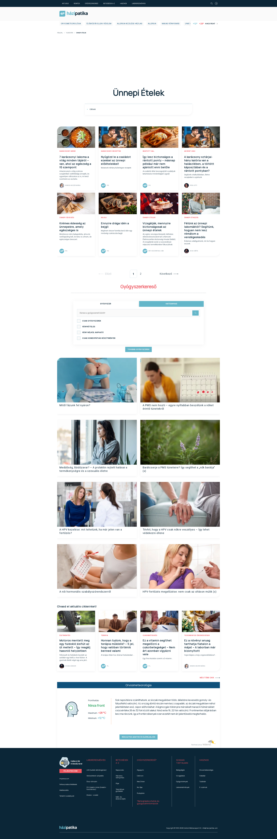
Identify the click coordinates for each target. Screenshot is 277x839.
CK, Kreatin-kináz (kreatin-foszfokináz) (96, 788)
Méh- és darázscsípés (121, 798)
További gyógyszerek (138, 349)
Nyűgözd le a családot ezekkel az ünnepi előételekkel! (116, 160)
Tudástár (69, 33)
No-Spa (139, 787)
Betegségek (180, 770)
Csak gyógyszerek (91, 321)
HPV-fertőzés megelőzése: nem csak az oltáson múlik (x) (180, 591)
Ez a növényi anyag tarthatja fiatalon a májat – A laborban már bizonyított (200, 645)
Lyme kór (189, 24)
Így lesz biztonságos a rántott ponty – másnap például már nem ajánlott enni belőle (159, 162)
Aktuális (65, 3)
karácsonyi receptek (111, 151)
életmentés (64, 635)
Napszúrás (120, 770)
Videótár (202, 776)
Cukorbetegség (150, 635)
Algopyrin (140, 770)
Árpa (117, 783)
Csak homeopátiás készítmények (99, 338)
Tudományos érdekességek (197, 635)
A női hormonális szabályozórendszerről (85, 591)
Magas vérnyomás (170, 24)
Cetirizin (140, 776)
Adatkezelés (64, 790)
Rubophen (141, 793)
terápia (104, 635)
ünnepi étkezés (191, 218)
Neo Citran (141, 781)
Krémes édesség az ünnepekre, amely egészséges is (72, 227)
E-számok (203, 787)
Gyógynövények (182, 781)
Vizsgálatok (180, 776)
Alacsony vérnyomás (120, 777)
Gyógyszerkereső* (147, 760)
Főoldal (60, 33)
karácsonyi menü (67, 151)
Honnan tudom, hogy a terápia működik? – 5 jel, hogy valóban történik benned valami (117, 645)
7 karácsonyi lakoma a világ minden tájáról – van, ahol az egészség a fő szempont (75, 162)
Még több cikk (207, 678)
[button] (97, 761)
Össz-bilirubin (92, 781)
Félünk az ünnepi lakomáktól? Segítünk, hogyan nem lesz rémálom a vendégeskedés (199, 230)
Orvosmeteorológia (71, 24)
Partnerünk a (196, 745)
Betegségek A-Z (109, 3)
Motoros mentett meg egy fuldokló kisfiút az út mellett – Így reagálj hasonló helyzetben (74, 645)
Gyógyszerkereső (91, 3)
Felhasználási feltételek (68, 784)
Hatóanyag (171, 304)
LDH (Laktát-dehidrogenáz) (96, 770)
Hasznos (123, 3)
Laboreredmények (139, 3)
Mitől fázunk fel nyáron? (74, 405)
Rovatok (77, 3)
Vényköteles (88, 327)
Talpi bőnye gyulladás (120, 790)
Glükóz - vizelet (92, 795)
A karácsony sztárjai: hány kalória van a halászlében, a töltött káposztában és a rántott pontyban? (199, 163)
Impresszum (64, 778)
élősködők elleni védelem (99, 24)
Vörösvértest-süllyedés (95, 776)
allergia (152, 24)
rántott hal (148, 151)
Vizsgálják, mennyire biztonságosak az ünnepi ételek (157, 227)
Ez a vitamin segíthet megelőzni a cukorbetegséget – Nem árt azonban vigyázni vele (159, 647)
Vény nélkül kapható (93, 332)
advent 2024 (189, 151)
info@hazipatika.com (210, 828)
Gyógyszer (105, 304)
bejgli (104, 218)
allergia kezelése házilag (129, 24)
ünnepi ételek (149, 218)
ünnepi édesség (66, 218)
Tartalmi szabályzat (66, 796)
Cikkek (92, 109)
